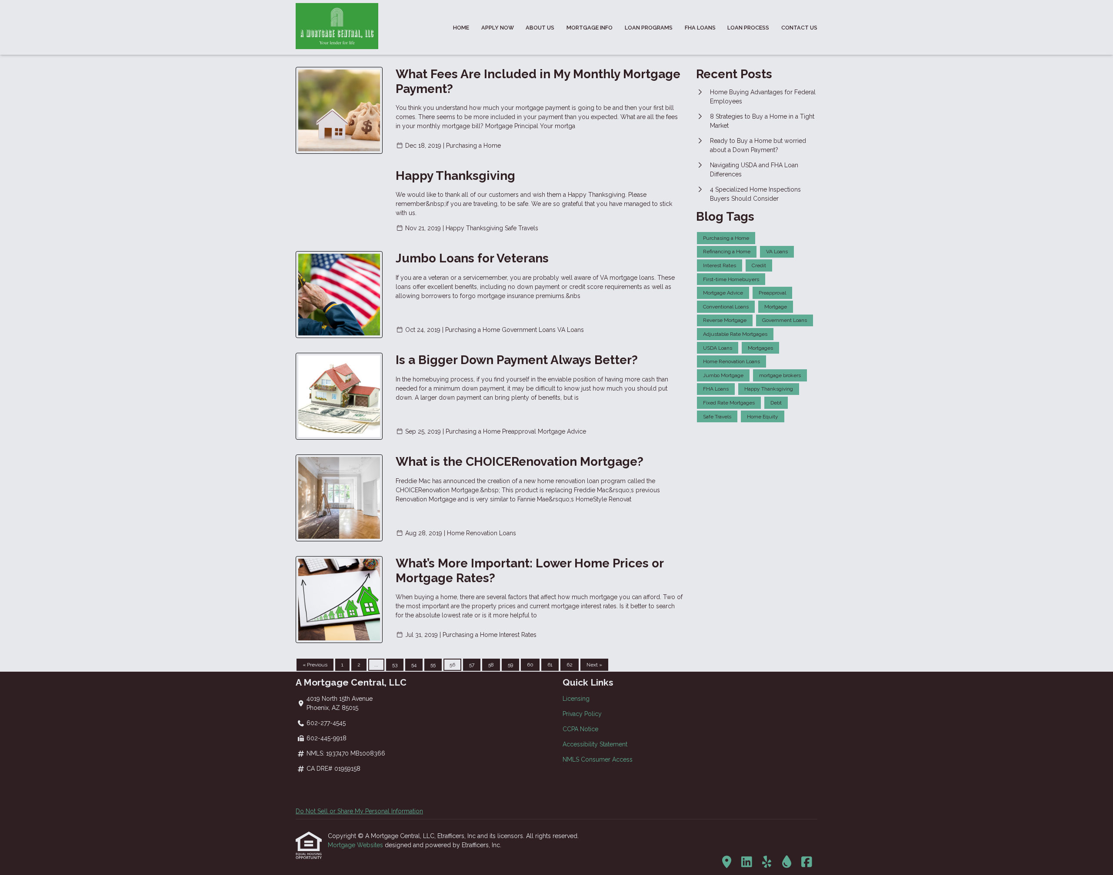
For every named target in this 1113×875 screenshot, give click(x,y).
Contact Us (799, 27)
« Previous (315, 665)
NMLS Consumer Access (598, 759)
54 (414, 665)
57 (471, 665)
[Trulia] (726, 862)
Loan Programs (649, 27)
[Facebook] (806, 862)
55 (433, 665)
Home (461, 27)
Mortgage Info (589, 27)
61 (550, 665)
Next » (594, 665)
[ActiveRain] (786, 862)
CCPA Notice (580, 729)
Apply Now (497, 27)
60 (530, 665)
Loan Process (748, 27)
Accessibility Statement (595, 744)
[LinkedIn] (746, 862)
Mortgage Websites (356, 845)
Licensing (576, 698)
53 (394, 665)
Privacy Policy (582, 713)
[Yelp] (766, 862)
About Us (540, 27)
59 (510, 665)
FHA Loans (700, 27)
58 (491, 665)
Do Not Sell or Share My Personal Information (359, 811)
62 (569, 665)
